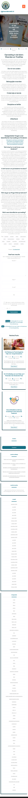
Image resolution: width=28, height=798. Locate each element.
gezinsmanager (14, 652)
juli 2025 (14, 540)
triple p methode (14, 770)
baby (14, 616)
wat (14, 787)
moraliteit (8, 241)
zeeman (14, 790)
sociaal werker (14, 762)
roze (14, 754)
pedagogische (14, 734)
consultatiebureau (14, 638)
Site (14, 294)
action (14, 608)
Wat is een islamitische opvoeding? (15, 144)
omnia (14, 718)
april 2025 (14, 548)
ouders (5, 243)
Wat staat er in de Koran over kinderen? (15, 140)
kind (14, 677)
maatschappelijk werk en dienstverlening (14, 696)
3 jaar (14, 599)
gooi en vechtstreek (14, 657)
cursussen (14, 641)
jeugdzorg (14, 668)
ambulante (14, 613)
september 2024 (14, 567)
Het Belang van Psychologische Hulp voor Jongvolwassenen (14, 353)
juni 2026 (14, 509)
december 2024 (14, 559)
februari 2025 (14, 553)
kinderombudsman (14, 682)
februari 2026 (14, 520)
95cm (14, 605)
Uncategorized (16, 249)
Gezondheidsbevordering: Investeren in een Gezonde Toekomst (14, 411)
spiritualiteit (16, 243)
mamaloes (14, 701)
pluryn (14, 740)
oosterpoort (14, 723)
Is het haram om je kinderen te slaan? (15, 141)
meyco (14, 707)
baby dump (14, 619)
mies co (14, 710)
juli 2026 (14, 507)
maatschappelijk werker (14, 699)
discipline (6, 236)
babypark (14, 624)
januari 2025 (14, 556)
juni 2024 (14, 575)
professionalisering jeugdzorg (14, 745)
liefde (3, 241)
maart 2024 (14, 584)
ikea (14, 665)
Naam (14, 279)
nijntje (14, 715)
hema (14, 663)
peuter (14, 737)
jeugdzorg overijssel (14, 671)
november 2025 (14, 529)
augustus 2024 (14, 570)
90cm (14, 602)
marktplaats (14, 704)
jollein (14, 674)
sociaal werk (14, 759)
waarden (13, 246)
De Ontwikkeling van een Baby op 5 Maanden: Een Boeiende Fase (14, 374)
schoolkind (14, 756)
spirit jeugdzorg (14, 765)
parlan (14, 732)
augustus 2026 (14, 504)
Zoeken (14, 438)
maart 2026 (14, 518)
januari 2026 (14, 523)
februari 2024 (14, 586)
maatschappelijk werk (14, 693)
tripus (14, 773)
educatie (12, 236)
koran (23, 238)
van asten (14, 778)
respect (10, 243)
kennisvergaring (11, 238)
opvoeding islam (22, 241)
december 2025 (14, 526)
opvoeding (14, 241)
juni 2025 (14, 542)
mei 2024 (14, 578)
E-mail (14, 287)
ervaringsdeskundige (14, 649)
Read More (14, 366)
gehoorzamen (23, 236)
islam (5, 238)
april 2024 (14, 581)
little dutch (14, 690)
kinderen (18, 238)
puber (14, 748)
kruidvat (14, 688)
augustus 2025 (14, 537)
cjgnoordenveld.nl (7, 11)
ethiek (17, 236)
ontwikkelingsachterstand (14, 721)
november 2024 (14, 562)
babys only (14, 627)
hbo (14, 660)
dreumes (14, 643)
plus (14, 743)
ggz (14, 654)
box (14, 632)
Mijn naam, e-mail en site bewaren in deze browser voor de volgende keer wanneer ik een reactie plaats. (14, 304)
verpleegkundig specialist (14, 781)
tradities (22, 243)
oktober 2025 (14, 531)
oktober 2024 (14, 564)
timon (14, 767)
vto (14, 784)
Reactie (14, 260)
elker (14, 646)
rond (14, 751)
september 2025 (14, 534)
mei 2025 (14, 545)
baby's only (14, 621)
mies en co (14, 712)
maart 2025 (14, 551)
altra (14, 610)
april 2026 (14, 515)
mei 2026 (14, 512)
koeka (14, 685)
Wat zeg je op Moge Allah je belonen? (15, 143)
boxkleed (14, 635)
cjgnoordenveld (7, 490)
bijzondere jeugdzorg (14, 630)
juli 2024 (14, 573)
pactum (14, 729)
